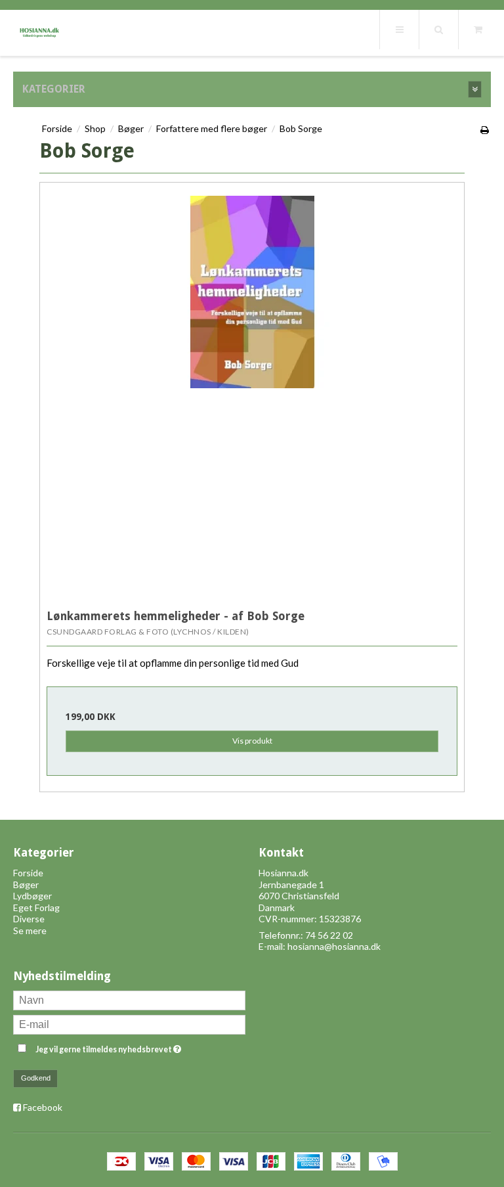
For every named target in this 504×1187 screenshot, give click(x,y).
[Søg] (438, 29)
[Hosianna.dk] (39, 29)
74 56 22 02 (329, 935)
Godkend (36, 1078)
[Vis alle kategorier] (475, 89)
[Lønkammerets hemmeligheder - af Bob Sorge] (252, 394)
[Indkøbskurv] (477, 29)
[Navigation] (399, 29)
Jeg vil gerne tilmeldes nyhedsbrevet (140, 1046)
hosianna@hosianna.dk (334, 946)
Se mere (30, 930)
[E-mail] (129, 1023)
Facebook (42, 1107)
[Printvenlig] (485, 129)
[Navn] (129, 998)
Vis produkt (252, 741)
